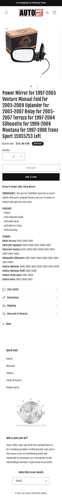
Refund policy (12, 387)
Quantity (6, 150)
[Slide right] (37, 86)
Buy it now (31, 176)
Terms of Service (14, 380)
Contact (10, 373)
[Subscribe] (45, 481)
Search (9, 358)
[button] (6, 12)
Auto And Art (26, 493)
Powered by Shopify (39, 493)
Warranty (10, 366)
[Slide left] (24, 86)
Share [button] (8, 323)
